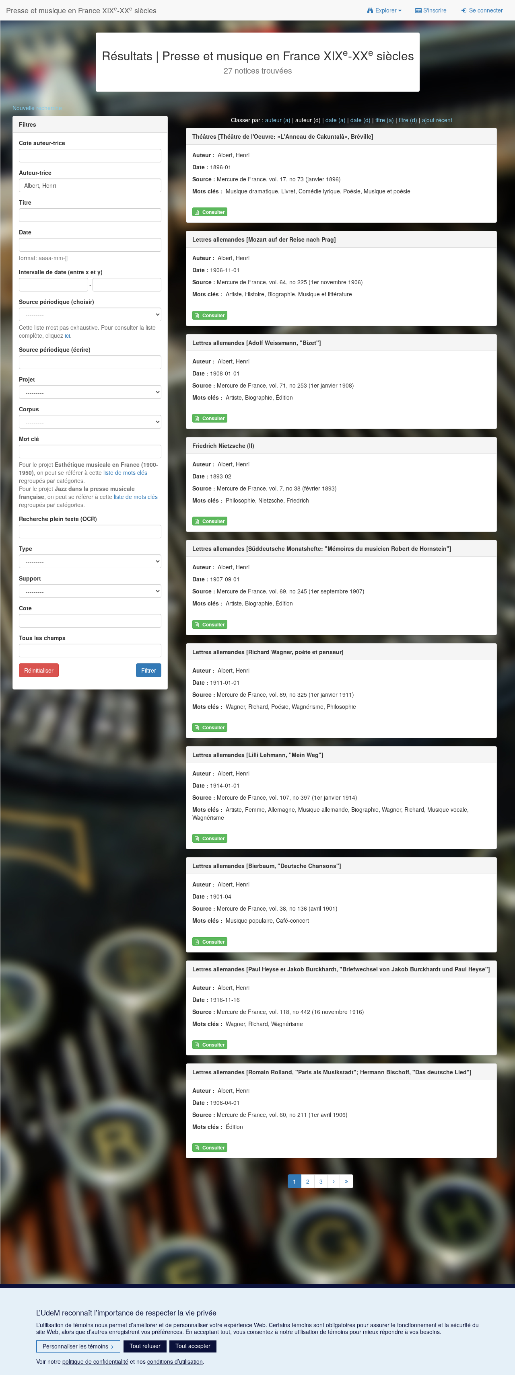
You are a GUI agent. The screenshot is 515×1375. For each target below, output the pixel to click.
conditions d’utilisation (175, 1361)
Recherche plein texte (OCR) (58, 519)
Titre (25, 202)
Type (25, 548)
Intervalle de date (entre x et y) (61, 272)
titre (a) (384, 120)
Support (30, 578)
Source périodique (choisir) (56, 302)
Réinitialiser (39, 670)
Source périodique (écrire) (55, 349)
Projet (27, 379)
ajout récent (437, 120)
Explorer (386, 10)
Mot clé (29, 439)
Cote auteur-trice (42, 143)
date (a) (335, 120)
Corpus (29, 409)
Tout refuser (145, 1346)
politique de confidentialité (95, 1361)
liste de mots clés (125, 472)
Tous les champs (42, 638)
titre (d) (408, 120)
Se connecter (485, 10)
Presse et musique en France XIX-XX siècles (81, 9)
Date (25, 232)
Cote (25, 608)
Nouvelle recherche (37, 108)
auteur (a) (277, 120)
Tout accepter (192, 1346)
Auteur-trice (35, 172)
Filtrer (148, 670)
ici (67, 335)
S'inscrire (434, 10)
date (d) (360, 120)
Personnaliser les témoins (78, 1346)
